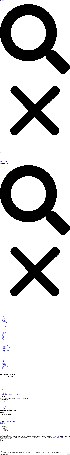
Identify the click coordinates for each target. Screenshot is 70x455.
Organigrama (5, 326)
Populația (4, 315)
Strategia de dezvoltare (6, 345)
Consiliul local (5, 322)
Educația (4, 332)
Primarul (4, 321)
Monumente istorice (6, 317)
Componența (5, 359)
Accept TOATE (2, 438)
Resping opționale (7, 438)
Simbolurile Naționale (6, 314)
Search (1, 75)
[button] (35, 39)
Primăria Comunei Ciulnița (6, 387)
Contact (3, 407)
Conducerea (5, 325)
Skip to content (2, 0)
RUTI (4, 323)
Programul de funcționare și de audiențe (9, 361)
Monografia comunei (6, 343)
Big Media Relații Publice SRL (10, 421)
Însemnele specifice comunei (7, 313)
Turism (4, 318)
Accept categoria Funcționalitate (4, 399)
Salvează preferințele (2, 454)
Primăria (3, 324)
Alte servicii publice (6, 333)
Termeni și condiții (4, 404)
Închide (7, 454)
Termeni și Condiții (60, 437)
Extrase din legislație (6, 329)
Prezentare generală (6, 310)
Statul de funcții (5, 360)
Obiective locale (5, 316)
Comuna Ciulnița (4, 161)
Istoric (4, 344)
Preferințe (11, 438)
